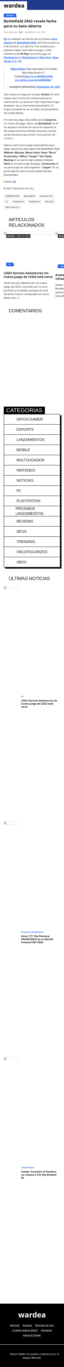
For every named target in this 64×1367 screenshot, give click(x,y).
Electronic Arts (46, 196)
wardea (14, 5)
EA (5, 39)
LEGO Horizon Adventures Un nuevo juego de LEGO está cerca (28, 275)
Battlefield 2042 (26, 42)
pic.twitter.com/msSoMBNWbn (33, 80)
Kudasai (27, 1325)
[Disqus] (32, 356)
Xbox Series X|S (12, 207)
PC (20, 61)
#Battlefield (18, 69)
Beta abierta (29, 196)
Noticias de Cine (44, 1325)
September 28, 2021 (48, 87)
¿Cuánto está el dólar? (25, 1330)
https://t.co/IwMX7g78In (38, 76)
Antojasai (46, 1330)
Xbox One (45, 57)
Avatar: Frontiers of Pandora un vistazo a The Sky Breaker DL (39, 1175)
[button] (49, 5)
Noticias (10, 15)
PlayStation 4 (12, 57)
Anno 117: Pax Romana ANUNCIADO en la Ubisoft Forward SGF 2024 (37, 939)
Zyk (21, 32)
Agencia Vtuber (32, 1335)
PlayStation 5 (29, 57)
